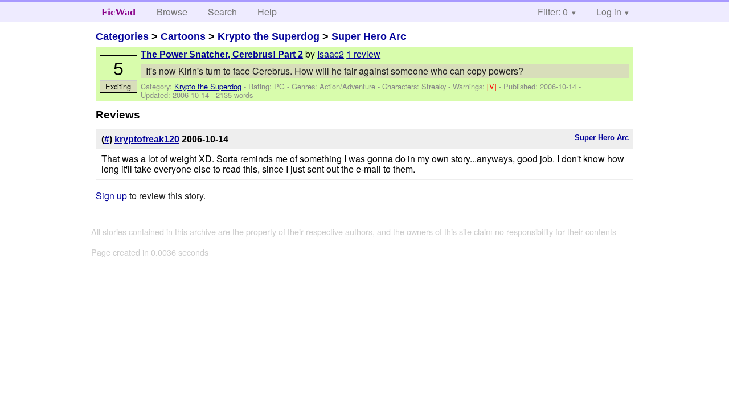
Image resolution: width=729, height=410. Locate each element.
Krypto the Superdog (269, 36)
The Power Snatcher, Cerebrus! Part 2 (222, 54)
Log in (608, 11)
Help (267, 11)
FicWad (118, 12)
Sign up (111, 195)
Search (222, 11)
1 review (363, 53)
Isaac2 (330, 53)
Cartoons (183, 36)
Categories (122, 36)
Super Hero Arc (368, 36)
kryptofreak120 (146, 139)
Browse (172, 11)
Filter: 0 (553, 11)
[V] (493, 86)
